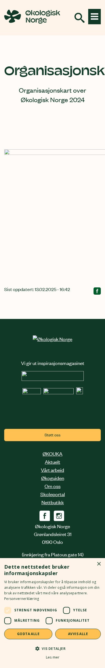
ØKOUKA (52, 453)
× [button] (99, 564)
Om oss (52, 485)
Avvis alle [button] (78, 633)
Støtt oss (52, 435)
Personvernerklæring (21, 598)
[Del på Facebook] (97, 292)
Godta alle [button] (28, 633)
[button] (52, 648)
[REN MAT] (53, 378)
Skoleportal (52, 494)
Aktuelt (52, 461)
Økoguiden (52, 477)
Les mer (52, 657)
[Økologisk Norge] (52, 338)
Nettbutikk (52, 502)
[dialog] (52, 613)
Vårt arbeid (52, 469)
